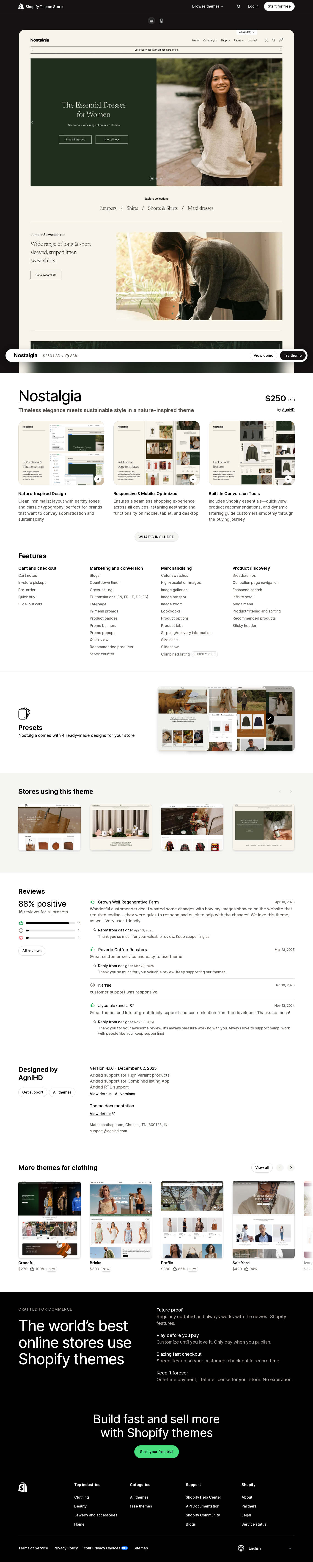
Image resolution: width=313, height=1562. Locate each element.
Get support (32, 1092)
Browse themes (206, 6)
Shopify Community (203, 1515)
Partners (249, 1506)
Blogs (191, 1524)
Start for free (279, 6)
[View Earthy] (240, 718)
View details (100, 1093)
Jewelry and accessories (95, 1515)
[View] (49, 828)
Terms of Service (33, 1548)
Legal (246, 1515)
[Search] (238, 6)
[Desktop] (151, 20)
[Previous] (280, 791)
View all (262, 1167)
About (247, 1497)
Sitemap (141, 1548)
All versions (125, 1093)
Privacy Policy (66, 1548)
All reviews (31, 950)
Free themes (141, 1506)
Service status (254, 1524)
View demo (263, 355)
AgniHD (288, 409)
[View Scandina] (183, 718)
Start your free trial (156, 1451)
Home (79, 1524)
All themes (62, 1092)
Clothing (81, 1497)
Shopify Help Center (203, 1497)
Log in (253, 6)
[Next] (291, 791)
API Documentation (202, 1506)
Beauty (80, 1506)
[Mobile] (161, 20)
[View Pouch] (211, 718)
